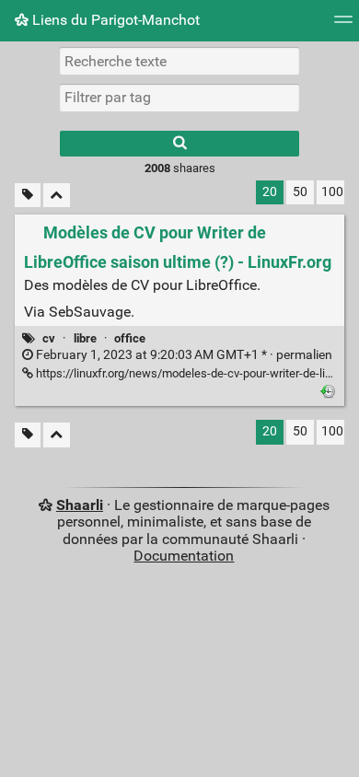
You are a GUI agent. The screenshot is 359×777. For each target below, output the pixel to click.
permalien (182, 355)
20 (269, 192)
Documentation (183, 555)
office (129, 338)
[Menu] (343, 25)
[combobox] (179, 97)
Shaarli (79, 505)
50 (300, 192)
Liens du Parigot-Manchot (114, 20)
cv (48, 338)
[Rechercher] (179, 144)
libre (85, 338)
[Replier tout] (56, 195)
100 (332, 192)
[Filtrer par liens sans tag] (28, 195)
